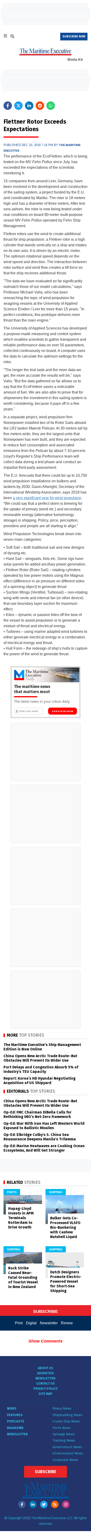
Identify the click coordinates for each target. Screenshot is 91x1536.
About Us (45, 1368)
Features (15, 1415)
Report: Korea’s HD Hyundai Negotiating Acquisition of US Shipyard (40, 1080)
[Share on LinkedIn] (29, 105)
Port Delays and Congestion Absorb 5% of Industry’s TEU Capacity (41, 1069)
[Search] (12, 37)
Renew (67, 1323)
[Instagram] (66, 1504)
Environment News (67, 1453)
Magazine (15, 1428)
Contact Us (45, 1384)
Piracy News (61, 1408)
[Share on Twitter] (18, 105)
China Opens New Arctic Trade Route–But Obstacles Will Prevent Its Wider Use (40, 1058)
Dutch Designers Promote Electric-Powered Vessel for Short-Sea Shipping (65, 1281)
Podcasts (15, 1421)
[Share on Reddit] (40, 105)
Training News (63, 1440)
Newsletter (49, 1323)
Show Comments (45, 1341)
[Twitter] (44, 1504)
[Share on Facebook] (8, 105)
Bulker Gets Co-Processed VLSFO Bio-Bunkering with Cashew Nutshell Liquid (65, 1227)
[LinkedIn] (33, 1504)
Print (19, 1323)
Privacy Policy (45, 1389)
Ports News (61, 1428)
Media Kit (75, 59)
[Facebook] (22, 1504)
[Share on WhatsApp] (50, 105)
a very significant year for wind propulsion (47, 498)
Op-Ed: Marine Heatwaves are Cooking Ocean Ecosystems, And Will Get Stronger (44, 1148)
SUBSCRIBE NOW (74, 36)
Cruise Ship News (66, 1421)
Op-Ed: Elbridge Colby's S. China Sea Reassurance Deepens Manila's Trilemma (40, 1136)
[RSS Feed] (55, 1504)
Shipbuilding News (67, 1415)
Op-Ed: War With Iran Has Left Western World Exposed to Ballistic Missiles (44, 1125)
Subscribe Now (62, 711)
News (11, 1408)
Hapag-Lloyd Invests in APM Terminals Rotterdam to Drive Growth (21, 1217)
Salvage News (63, 1434)
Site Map (45, 1394)
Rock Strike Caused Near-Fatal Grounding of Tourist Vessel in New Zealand (23, 1277)
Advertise (45, 1373)
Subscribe (45, 1471)
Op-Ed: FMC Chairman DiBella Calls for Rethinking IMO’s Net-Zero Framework (38, 1114)
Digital (31, 1323)
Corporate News (65, 1460)
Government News (67, 1447)
